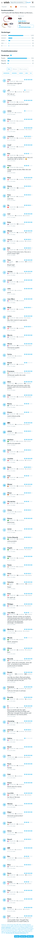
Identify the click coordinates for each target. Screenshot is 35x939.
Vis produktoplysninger (25, 26)
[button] (25, 2)
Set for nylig (23, 6)
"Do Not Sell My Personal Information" (16, 933)
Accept (17, 936)
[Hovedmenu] (1, 2)
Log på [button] (28, 2)
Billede (15, 69)
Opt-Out (23, 936)
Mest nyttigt (23, 69)
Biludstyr (32, 6)
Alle (9, 69)
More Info (30, 936)
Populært (4, 6)
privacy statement (6, 927)
